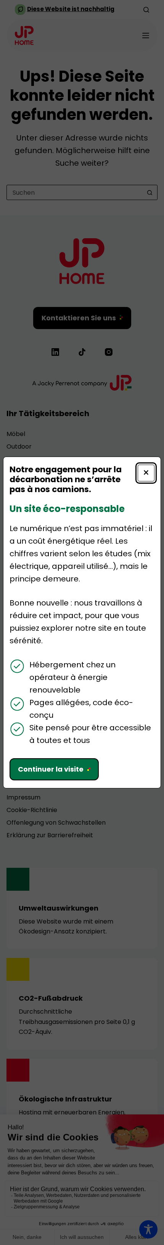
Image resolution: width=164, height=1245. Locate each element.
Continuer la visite (51, 769)
